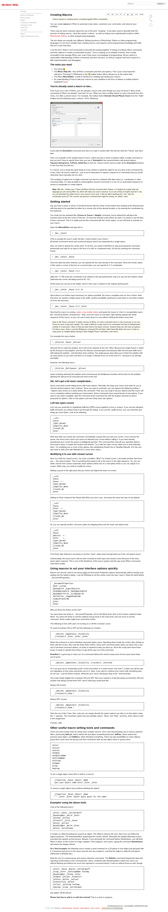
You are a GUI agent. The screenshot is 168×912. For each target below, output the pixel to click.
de (112, 14)
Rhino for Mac (25, 18)
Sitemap (23, 11)
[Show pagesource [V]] (151, 16)
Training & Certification (28, 23)
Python (64, 36)
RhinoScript (55, 36)
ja (127, 14)
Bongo (22, 20)
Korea (97, 908)
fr (120, 14)
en (108, 14)
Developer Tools (26, 25)
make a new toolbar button (87, 312)
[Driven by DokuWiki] (117, 908)
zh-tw (141, 14)
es (116, 14)
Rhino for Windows (27, 15)
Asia (92, 908)
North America (67, 908)
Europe (76, 908)
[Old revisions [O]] (151, 20)
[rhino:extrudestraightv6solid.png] (76, 125)
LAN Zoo (23, 30)
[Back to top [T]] (151, 24)
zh (136, 14)
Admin (22, 34)
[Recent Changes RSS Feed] (107, 908)
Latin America (85, 908)
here (65, 82)
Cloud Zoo (24, 27)
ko (132, 14)
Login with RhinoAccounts (29, 36)
